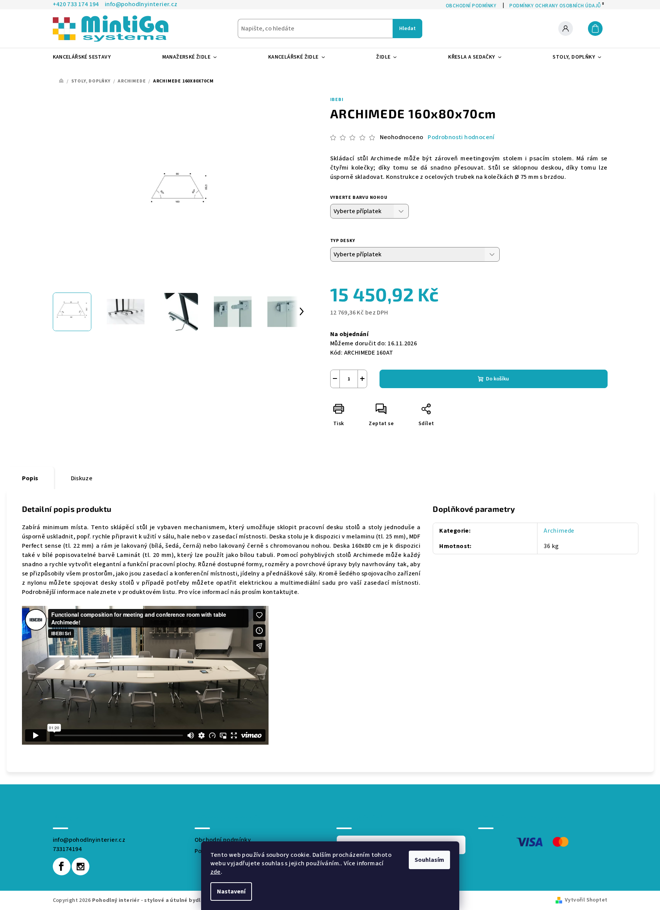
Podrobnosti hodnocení (461, 137)
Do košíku (497, 379)
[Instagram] (80, 866)
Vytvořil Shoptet (586, 900)
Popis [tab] (30, 478)
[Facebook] (62, 866)
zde (215, 872)
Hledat (407, 28)
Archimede (559, 530)
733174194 (67, 849)
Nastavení (231, 891)
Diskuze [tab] (82, 478)
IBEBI (337, 99)
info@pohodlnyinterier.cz (89, 840)
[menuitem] (85, 57)
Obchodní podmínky (223, 840)
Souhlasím (429, 860)
